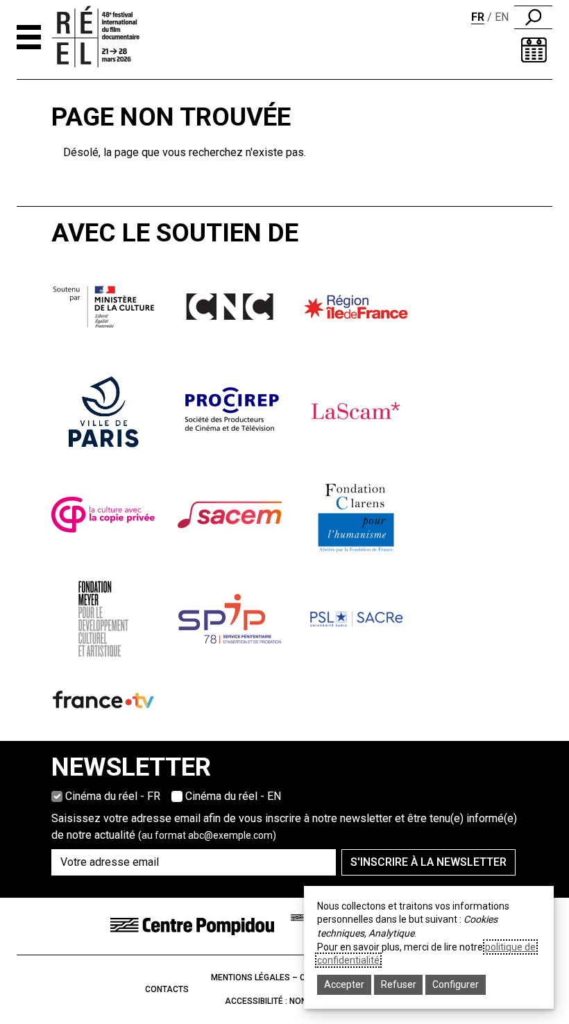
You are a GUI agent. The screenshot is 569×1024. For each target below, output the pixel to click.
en (502, 17)
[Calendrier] (534, 49)
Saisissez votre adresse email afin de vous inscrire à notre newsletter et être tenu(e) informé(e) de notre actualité (284, 827)
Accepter (344, 984)
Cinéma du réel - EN (233, 796)
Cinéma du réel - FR (112, 796)
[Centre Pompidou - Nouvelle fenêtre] (192, 925)
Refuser (398, 984)
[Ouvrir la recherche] (533, 17)
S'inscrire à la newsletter (428, 862)
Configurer (455, 984)
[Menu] (29, 37)
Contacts (167, 989)
